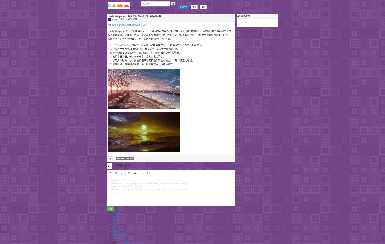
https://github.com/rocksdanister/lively (127, 25)
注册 (203, 7)
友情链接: (117, 216)
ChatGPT (135, 1)
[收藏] (110, 158)
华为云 (116, 225)
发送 (110, 208)
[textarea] (171, 191)
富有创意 (129, 159)
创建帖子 (183, 7)
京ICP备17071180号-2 (131, 242)
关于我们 (117, 212)
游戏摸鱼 (117, 237)
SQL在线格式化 (120, 234)
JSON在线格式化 (121, 231)
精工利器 (120, 159)
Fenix (114, 19)
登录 (194, 7)
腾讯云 (116, 222)
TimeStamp (118, 228)
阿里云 (116, 219)
